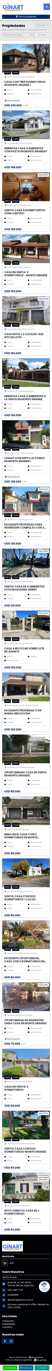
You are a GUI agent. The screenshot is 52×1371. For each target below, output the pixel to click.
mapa (43, 35)
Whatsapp (11, 1368)
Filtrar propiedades (27, 16)
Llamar (43, 1368)
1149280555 (13, 1295)
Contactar (27, 1368)
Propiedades (8, 1323)
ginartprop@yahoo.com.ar (20, 1299)
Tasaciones (8, 1320)
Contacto (7, 1327)
